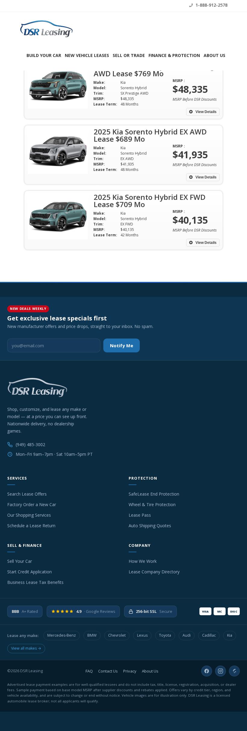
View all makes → (26, 648)
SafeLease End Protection (154, 494)
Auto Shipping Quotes (150, 525)
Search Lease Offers (27, 494)
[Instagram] (220, 671)
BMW (92, 635)
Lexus (142, 635)
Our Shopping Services (29, 515)
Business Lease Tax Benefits (35, 582)
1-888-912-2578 (210, 5)
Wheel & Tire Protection (152, 504)
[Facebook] (206, 671)
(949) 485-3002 (30, 444)
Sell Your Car (19, 561)
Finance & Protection (174, 55)
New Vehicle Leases (87, 55)
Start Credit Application (29, 572)
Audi (187, 635)
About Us (214, 55)
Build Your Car (44, 55)
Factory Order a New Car (31, 504)
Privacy (129, 671)
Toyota (165, 635)
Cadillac (209, 635)
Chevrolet (117, 635)
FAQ (89, 671)
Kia (229, 635)
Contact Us (108, 671)
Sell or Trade (129, 55)
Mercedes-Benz (61, 635)
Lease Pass (140, 515)
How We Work (143, 561)
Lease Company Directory (154, 572)
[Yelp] (234, 671)
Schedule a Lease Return (31, 525)
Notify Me (121, 345)
